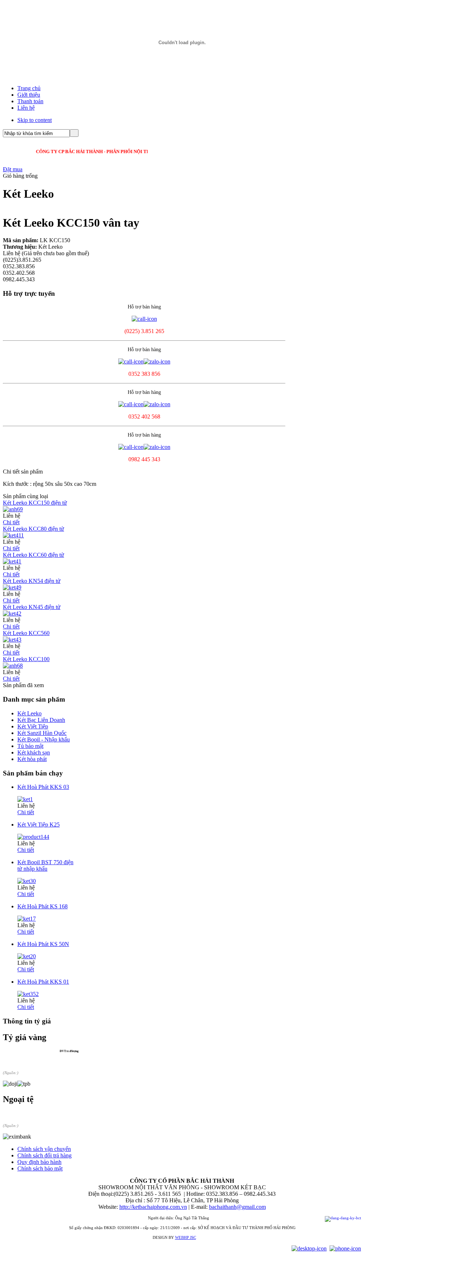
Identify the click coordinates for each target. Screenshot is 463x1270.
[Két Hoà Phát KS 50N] (26, 956)
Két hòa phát (32, 759)
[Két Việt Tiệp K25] (33, 837)
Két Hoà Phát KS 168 (42, 906)
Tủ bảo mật (30, 746)
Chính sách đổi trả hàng (44, 1155)
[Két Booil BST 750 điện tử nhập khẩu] (26, 881)
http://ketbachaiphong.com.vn (153, 1207)
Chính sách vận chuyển (44, 1149)
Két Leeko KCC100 (26, 659)
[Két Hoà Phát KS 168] (26, 919)
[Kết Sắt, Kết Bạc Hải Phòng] (182, 73)
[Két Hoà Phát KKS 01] (28, 994)
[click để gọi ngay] (144, 319)
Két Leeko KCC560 (26, 633)
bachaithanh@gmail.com (237, 1207)
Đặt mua (12, 169)
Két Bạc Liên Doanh (41, 720)
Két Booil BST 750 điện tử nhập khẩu (45, 865)
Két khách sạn (33, 752)
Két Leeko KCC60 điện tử (33, 555)
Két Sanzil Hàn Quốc (42, 733)
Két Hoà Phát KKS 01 (43, 982)
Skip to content (34, 120)
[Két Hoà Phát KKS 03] (25, 799)
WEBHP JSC (185, 1238)
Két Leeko (29, 713)
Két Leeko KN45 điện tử (31, 607)
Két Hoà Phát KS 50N (43, 944)
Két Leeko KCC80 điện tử (33, 529)
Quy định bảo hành (39, 1162)
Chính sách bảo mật (40, 1168)
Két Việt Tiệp (32, 726)
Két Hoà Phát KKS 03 (43, 787)
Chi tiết (11, 522)
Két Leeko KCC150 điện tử (35, 503)
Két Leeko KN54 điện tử (31, 581)
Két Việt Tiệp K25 (38, 824)
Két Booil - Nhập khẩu (43, 739)
